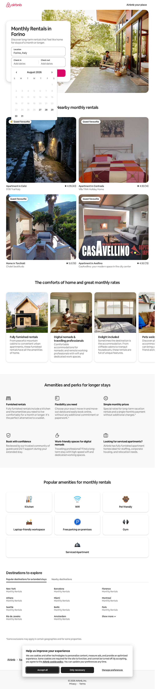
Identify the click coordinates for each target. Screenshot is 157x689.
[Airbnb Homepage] (14, 5)
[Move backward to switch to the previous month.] (16, 72)
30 (16, 116)
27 (40, 109)
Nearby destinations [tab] (62, 579)
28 (46, 109)
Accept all (42, 670)
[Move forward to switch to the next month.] (52, 72)
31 (22, 116)
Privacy (72, 683)
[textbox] (25, 63)
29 (52, 109)
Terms (82, 683)
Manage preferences (112, 670)
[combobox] (38, 53)
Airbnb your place (136, 4)
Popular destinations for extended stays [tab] (26, 579)
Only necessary (77, 670)
